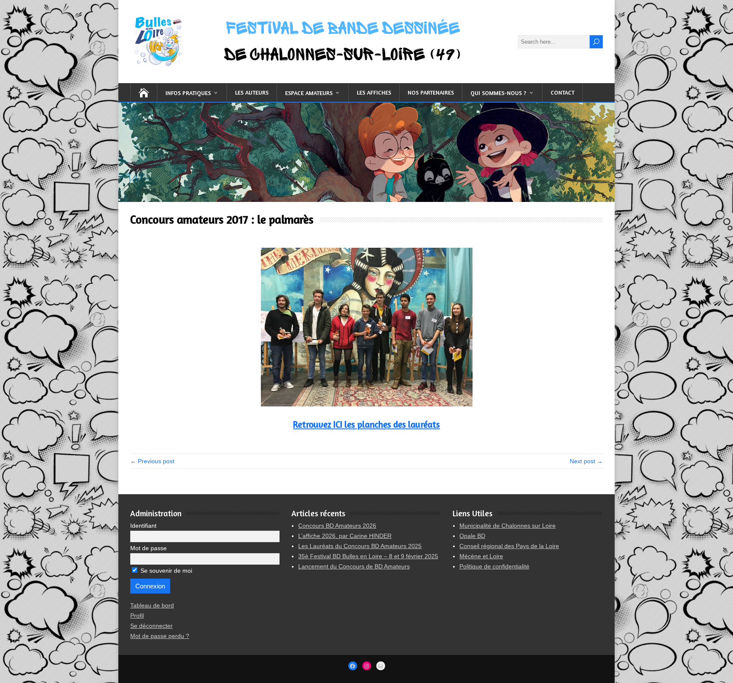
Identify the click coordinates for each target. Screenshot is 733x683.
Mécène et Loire (481, 556)
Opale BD (472, 535)
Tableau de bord (152, 605)
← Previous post (152, 461)
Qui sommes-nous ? (498, 92)
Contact (562, 92)
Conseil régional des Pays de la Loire (509, 546)
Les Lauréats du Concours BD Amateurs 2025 (360, 546)
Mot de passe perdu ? (159, 636)
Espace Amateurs (309, 92)
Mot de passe (148, 548)
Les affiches (374, 92)
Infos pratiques (188, 92)
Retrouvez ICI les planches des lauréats (366, 424)
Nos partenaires (431, 92)
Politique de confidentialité (494, 566)
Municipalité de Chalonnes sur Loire (507, 525)
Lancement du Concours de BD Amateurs (354, 566)
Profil (137, 615)
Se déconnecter (151, 625)
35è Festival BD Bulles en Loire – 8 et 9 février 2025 (368, 556)
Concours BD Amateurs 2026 (337, 525)
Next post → (586, 461)
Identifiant (143, 525)
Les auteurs (252, 92)
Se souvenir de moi (165, 570)
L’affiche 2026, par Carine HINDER (345, 535)
